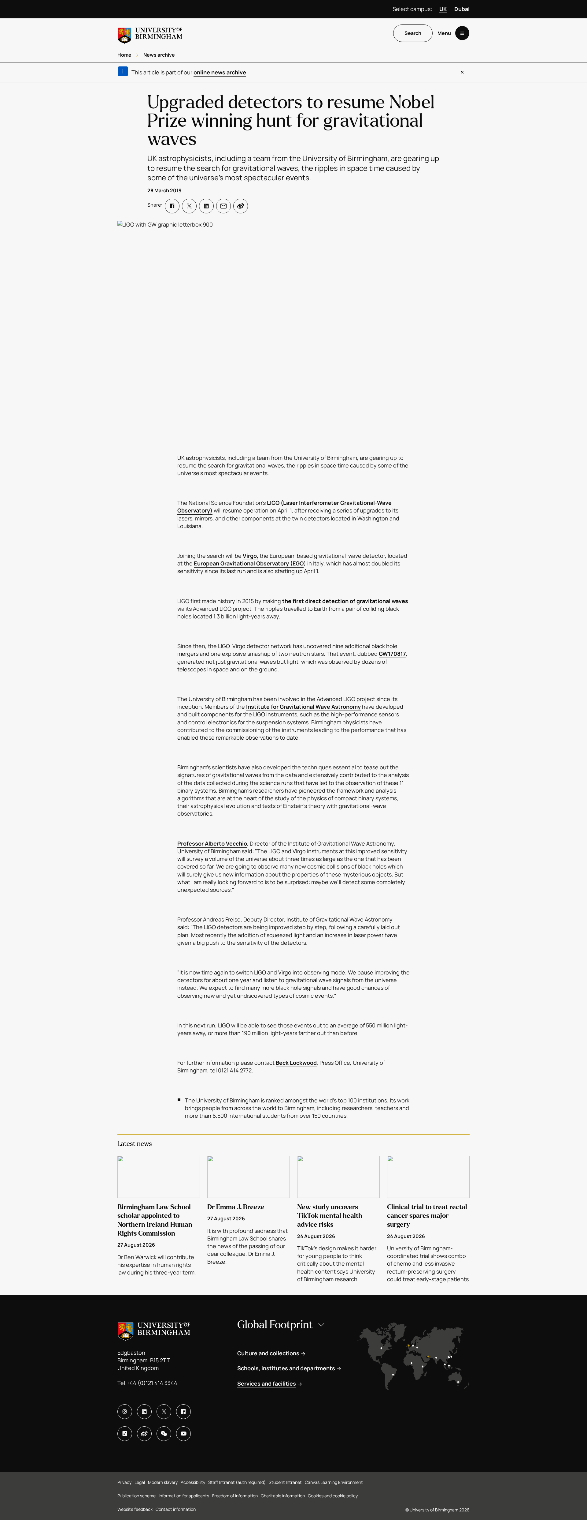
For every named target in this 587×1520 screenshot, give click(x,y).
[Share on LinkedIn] (206, 206)
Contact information (176, 1509)
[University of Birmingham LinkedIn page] (144, 1411)
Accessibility (193, 1482)
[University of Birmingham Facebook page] (183, 1411)
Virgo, (250, 555)
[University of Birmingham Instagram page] (124, 1411)
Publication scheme (136, 1496)
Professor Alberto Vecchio (212, 843)
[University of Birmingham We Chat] (164, 1433)
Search (412, 33)
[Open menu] (462, 33)
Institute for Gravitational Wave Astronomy (303, 706)
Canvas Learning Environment (334, 1482)
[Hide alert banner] (462, 72)
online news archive (220, 72)
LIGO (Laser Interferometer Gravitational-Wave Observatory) (284, 506)
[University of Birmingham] (150, 33)
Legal (140, 1482)
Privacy (124, 1482)
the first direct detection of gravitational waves (345, 601)
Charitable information (283, 1496)
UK (443, 9)
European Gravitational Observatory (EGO (249, 563)
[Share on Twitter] (189, 206)
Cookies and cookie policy (333, 1496)
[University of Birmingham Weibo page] (144, 1433)
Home (124, 54)
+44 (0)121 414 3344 (152, 1383)
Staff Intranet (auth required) (237, 1482)
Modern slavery (163, 1482)
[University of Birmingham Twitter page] (164, 1411)
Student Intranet (285, 1482)
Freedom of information (235, 1496)
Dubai (462, 9)
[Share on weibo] (240, 206)
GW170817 (392, 653)
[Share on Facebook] (172, 206)
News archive (159, 54)
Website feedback (135, 1509)
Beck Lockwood (296, 1062)
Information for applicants (184, 1496)
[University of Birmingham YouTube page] (183, 1433)
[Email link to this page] (223, 206)
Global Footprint (275, 1325)
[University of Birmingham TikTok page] (124, 1433)
